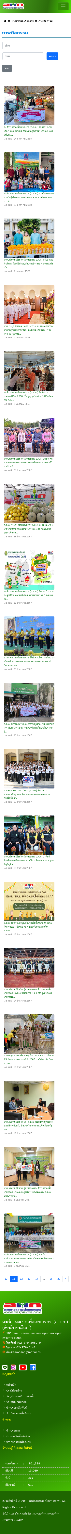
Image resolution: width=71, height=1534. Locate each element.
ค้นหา (52, 56)
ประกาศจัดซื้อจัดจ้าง (18, 1436)
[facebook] (34, 1368)
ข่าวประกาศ (13, 1430)
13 (29, 1279)
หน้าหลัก (11, 1384)
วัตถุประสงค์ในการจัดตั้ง (20, 1396)
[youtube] (24, 1368)
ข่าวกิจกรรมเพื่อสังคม (18, 1413)
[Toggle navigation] (63, 6)
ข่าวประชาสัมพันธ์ (16, 1407)
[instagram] (15, 1368)
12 (21, 1279)
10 (6, 1279)
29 (58, 1279)
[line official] (6, 1368)
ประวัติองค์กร (14, 1390)
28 (51, 1279)
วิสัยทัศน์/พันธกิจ (16, 1402)
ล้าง (7, 68)
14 (36, 1279)
